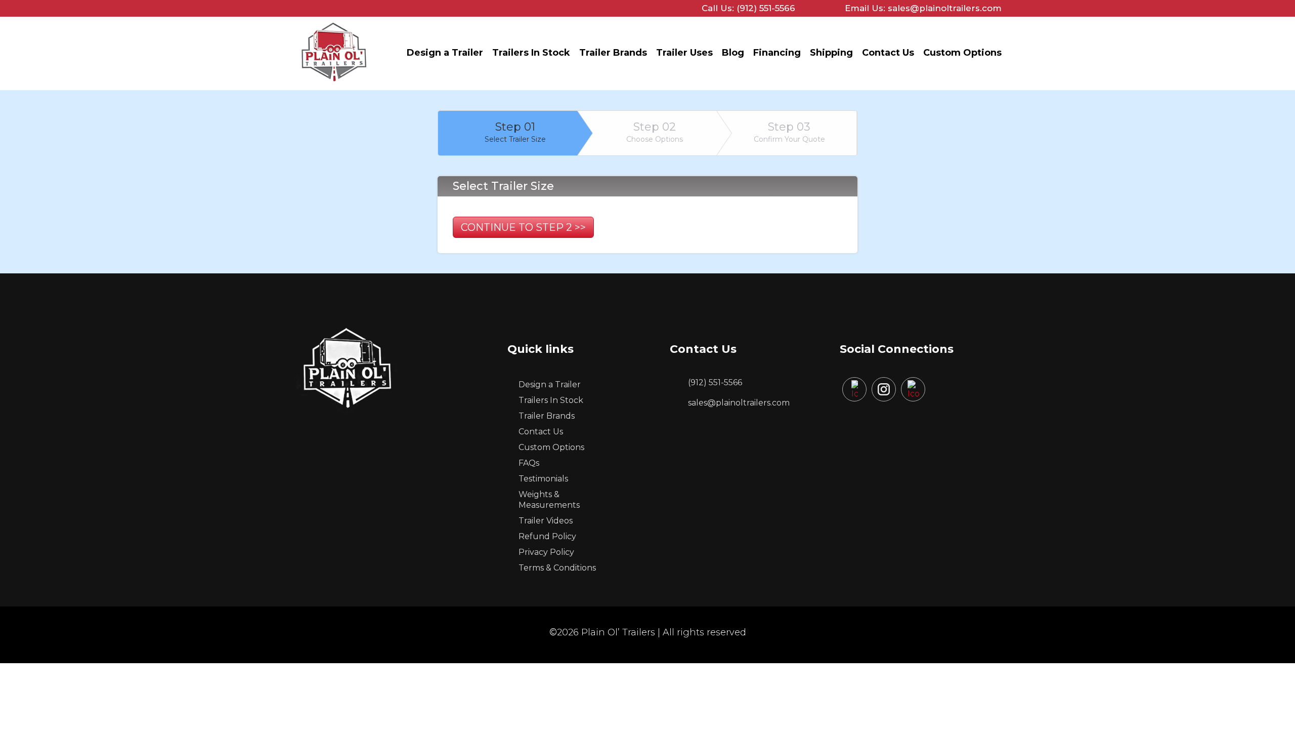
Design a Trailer (445, 52)
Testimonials (543, 478)
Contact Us (888, 52)
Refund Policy (547, 536)
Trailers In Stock (531, 52)
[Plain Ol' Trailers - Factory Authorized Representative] (333, 84)
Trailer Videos (546, 520)
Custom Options (962, 52)
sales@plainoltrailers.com (739, 403)
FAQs (529, 463)
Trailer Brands (613, 52)
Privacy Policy (546, 552)
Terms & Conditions (557, 568)
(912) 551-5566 (715, 382)
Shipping (831, 52)
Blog (733, 52)
